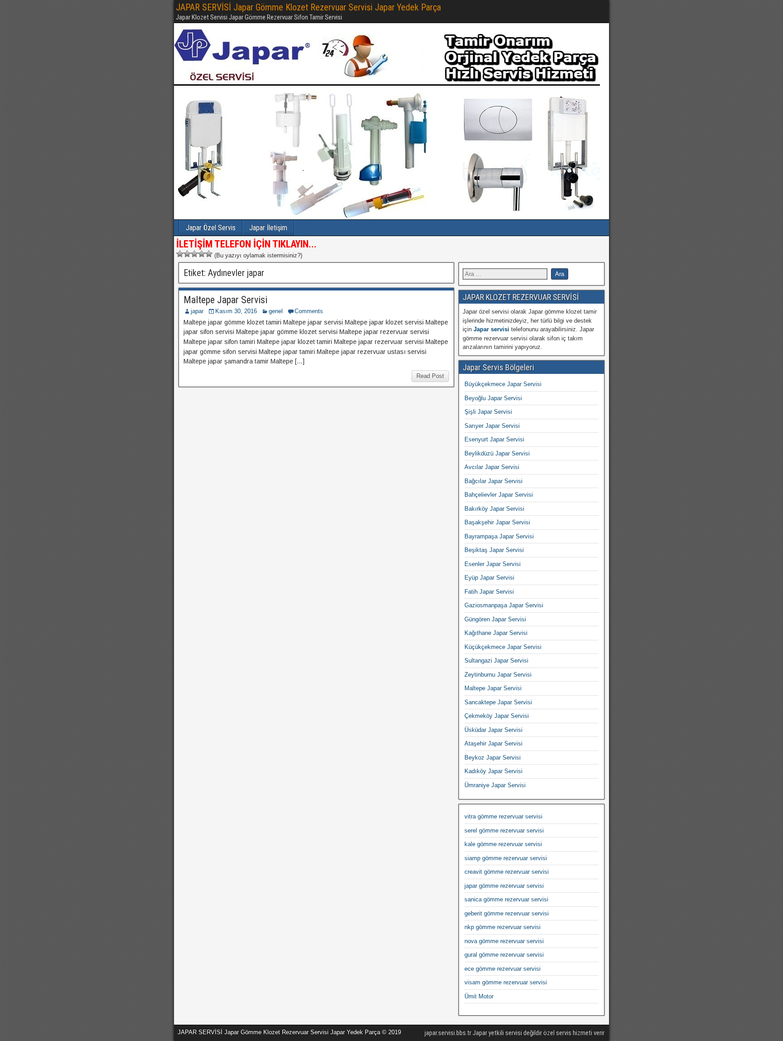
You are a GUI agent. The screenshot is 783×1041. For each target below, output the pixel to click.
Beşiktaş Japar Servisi (494, 550)
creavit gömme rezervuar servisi (506, 871)
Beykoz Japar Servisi (492, 757)
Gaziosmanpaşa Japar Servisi (503, 605)
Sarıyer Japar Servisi (492, 425)
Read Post (430, 376)
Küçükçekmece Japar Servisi (502, 647)
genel (276, 311)
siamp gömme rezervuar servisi (505, 858)
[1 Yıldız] (180, 253)
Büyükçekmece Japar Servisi (502, 384)
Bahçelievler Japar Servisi (498, 494)
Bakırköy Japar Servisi (494, 508)
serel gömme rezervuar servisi (504, 830)
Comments (309, 311)
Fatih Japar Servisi (489, 591)
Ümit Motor (478, 996)
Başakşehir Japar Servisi (497, 522)
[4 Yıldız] (201, 253)
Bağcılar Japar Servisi (493, 481)
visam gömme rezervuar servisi (505, 982)
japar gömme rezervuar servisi (504, 885)
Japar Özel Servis (211, 227)
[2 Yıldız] (187, 253)
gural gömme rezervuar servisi (504, 954)
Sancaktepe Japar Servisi (498, 702)
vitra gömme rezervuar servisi (503, 816)
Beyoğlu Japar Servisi (493, 398)
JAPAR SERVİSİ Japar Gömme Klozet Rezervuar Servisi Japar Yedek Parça (308, 7)
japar (197, 311)
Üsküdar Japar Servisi (493, 729)
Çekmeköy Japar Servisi (496, 715)
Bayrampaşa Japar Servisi (499, 536)
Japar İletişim (268, 227)
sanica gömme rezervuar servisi (506, 899)
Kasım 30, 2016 (236, 311)
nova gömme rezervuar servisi (504, 941)
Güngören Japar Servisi (495, 619)
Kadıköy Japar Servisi (493, 771)
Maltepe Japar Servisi (225, 299)
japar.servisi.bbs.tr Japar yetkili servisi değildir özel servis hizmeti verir (514, 1033)
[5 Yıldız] (209, 253)
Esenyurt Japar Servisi (494, 439)
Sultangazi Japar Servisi (496, 660)
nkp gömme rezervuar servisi (502, 927)
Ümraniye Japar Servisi (495, 785)
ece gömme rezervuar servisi (502, 968)
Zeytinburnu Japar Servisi (498, 674)
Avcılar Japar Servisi (491, 467)
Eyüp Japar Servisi (489, 577)
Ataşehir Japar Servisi (493, 743)
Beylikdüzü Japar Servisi (497, 453)
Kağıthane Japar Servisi (495, 632)
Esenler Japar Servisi (492, 564)
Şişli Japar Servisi (488, 411)
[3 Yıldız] (194, 253)
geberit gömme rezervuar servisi (506, 913)
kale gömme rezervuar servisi (503, 844)
